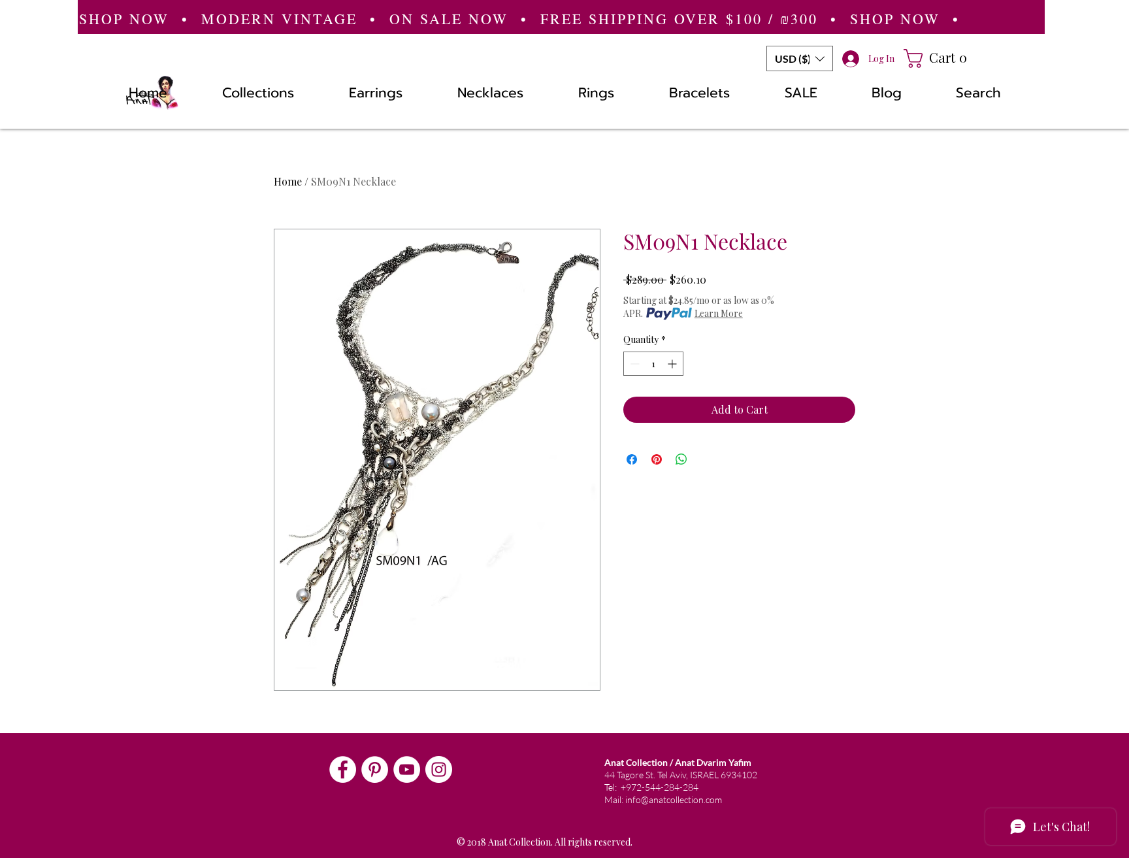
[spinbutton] (653, 363)
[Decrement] (633, 363)
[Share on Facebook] (632, 459)
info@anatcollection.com (673, 799)
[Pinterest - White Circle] (374, 769)
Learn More (719, 313)
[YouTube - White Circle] (406, 769)
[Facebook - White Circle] (342, 769)
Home (288, 181)
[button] (799, 58)
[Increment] (673, 363)
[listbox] (799, 58)
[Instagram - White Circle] (438, 769)
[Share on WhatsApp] (681, 459)
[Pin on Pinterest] (656, 459)
